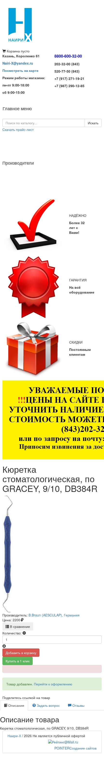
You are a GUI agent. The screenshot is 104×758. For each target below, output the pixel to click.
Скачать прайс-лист (18, 129)
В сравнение (19, 626)
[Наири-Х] (52, 24)
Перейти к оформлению (53, 684)
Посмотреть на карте (20, 70)
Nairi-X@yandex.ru (17, 63)
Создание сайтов (75, 748)
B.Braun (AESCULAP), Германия (54, 615)
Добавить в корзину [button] (21, 652)
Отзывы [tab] (77, 705)
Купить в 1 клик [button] (18, 660)
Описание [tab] (15, 705)
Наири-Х (14, 735)
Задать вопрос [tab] (48, 705)
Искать (93, 122)
